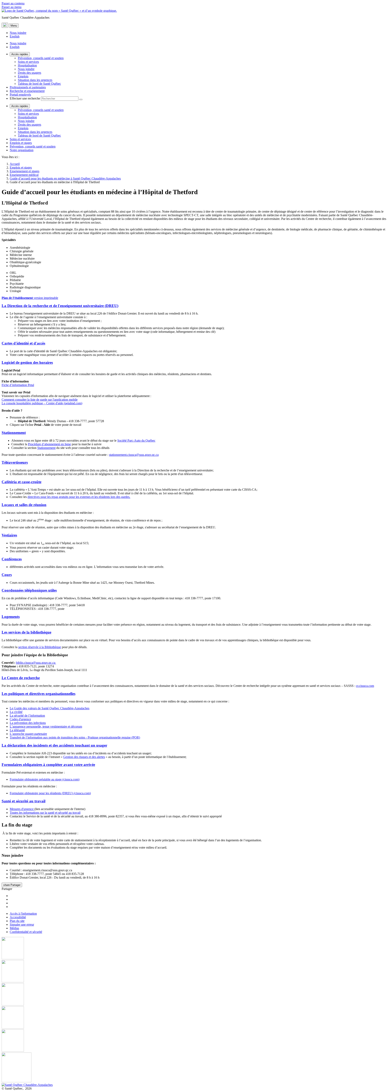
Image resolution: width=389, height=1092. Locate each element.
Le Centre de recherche (21, 678)
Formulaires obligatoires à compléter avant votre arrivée (48, 764)
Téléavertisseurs (15, 462)
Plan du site (17, 921)
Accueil (15, 164)
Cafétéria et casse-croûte (21, 482)
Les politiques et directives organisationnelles (38, 694)
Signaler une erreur (22, 924)
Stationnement (14, 432)
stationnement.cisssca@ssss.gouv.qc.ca (134, 454)
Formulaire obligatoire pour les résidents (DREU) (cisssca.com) (50, 793)
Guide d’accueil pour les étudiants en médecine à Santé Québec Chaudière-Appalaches (65, 178)
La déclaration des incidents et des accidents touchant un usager (54, 745)
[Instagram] (194, 971)
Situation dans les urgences (35, 80)
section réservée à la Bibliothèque (39, 647)
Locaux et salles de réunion (24, 505)
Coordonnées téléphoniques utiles (29, 590)
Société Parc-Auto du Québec (136, 440)
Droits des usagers (29, 72)
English (14, 36)
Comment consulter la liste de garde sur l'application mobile (40, 399)
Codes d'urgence (20, 719)
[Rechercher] (80, 99)
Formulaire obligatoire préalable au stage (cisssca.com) (44, 779)
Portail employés (20, 94)
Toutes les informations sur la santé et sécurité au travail (45, 812)
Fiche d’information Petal (18, 385)
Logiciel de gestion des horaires (27, 362)
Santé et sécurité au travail (23, 801)
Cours (7, 575)
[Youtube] (194, 994)
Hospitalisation (27, 65)
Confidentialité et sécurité (26, 932)
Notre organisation (21, 150)
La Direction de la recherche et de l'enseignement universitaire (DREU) (60, 306)
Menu (14, 25)
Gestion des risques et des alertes (84, 757)
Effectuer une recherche (25, 98)
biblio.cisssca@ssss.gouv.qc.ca (36, 662)
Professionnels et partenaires (28, 87)
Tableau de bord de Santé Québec (39, 83)
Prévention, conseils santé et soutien (41, 58)
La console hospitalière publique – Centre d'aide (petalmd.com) (42, 403)
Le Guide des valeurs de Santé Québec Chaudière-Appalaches (49, 708)
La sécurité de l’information (27, 715)
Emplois (23, 76)
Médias (14, 928)
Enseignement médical (24, 175)
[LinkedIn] (194, 1040)
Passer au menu (11, 7)
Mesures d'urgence (22, 809)
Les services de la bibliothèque (26, 632)
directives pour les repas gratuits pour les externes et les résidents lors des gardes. (79, 497)
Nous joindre (18, 32)
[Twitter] (194, 1017)
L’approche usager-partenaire (28, 733)
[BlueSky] (194, 1067)
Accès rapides (19, 54)
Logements (11, 617)
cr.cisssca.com (365, 685)
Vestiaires (9, 535)
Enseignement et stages (24, 171)
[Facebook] (194, 948)
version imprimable (30, 298)
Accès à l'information (23, 913)
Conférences (12, 559)
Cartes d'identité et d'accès (23, 343)
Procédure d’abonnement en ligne (49, 444)
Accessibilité (18, 917)
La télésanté (17, 730)
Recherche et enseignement (27, 91)
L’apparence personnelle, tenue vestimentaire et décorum (46, 726)
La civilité (16, 712)
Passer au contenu (13, 3)
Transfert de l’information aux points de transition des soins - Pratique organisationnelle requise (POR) (75, 737)
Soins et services (28, 61)
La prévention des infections (28, 723)
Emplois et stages (21, 143)
